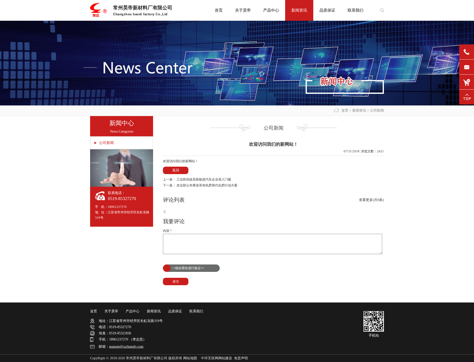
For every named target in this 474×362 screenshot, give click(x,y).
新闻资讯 (359, 110)
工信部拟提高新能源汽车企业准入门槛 (204, 179)
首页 (344, 110)
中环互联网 (209, 358)
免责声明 (241, 358)
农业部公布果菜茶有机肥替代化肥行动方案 (207, 185)
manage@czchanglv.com (126, 346)
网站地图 (190, 358)
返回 (175, 170)
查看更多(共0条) (371, 200)
